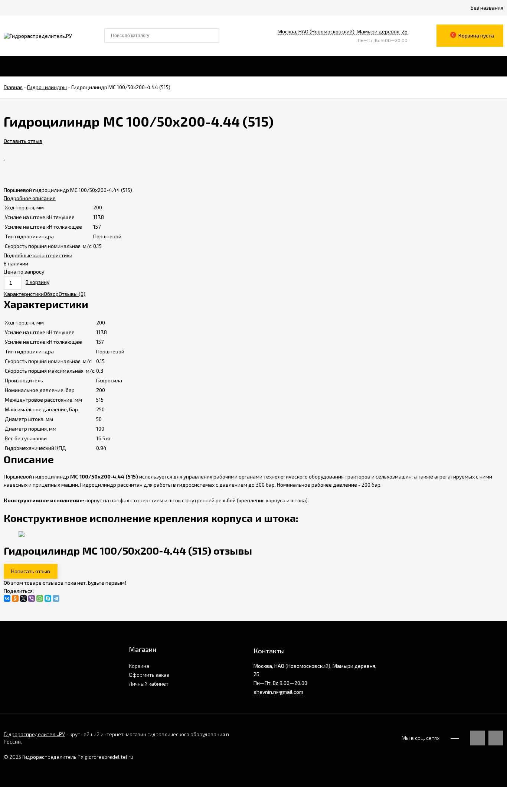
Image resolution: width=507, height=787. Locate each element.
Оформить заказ (149, 675)
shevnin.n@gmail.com (278, 692)
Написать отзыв (30, 571)
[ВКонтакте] (7, 598)
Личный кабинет (149, 683)
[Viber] (31, 598)
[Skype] (48, 598)
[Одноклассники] (15, 598)
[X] (23, 598)
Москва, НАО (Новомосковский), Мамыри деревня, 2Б (343, 31)
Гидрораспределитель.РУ (34, 734)
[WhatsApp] (39, 598)
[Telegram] (56, 598)
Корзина (139, 666)
